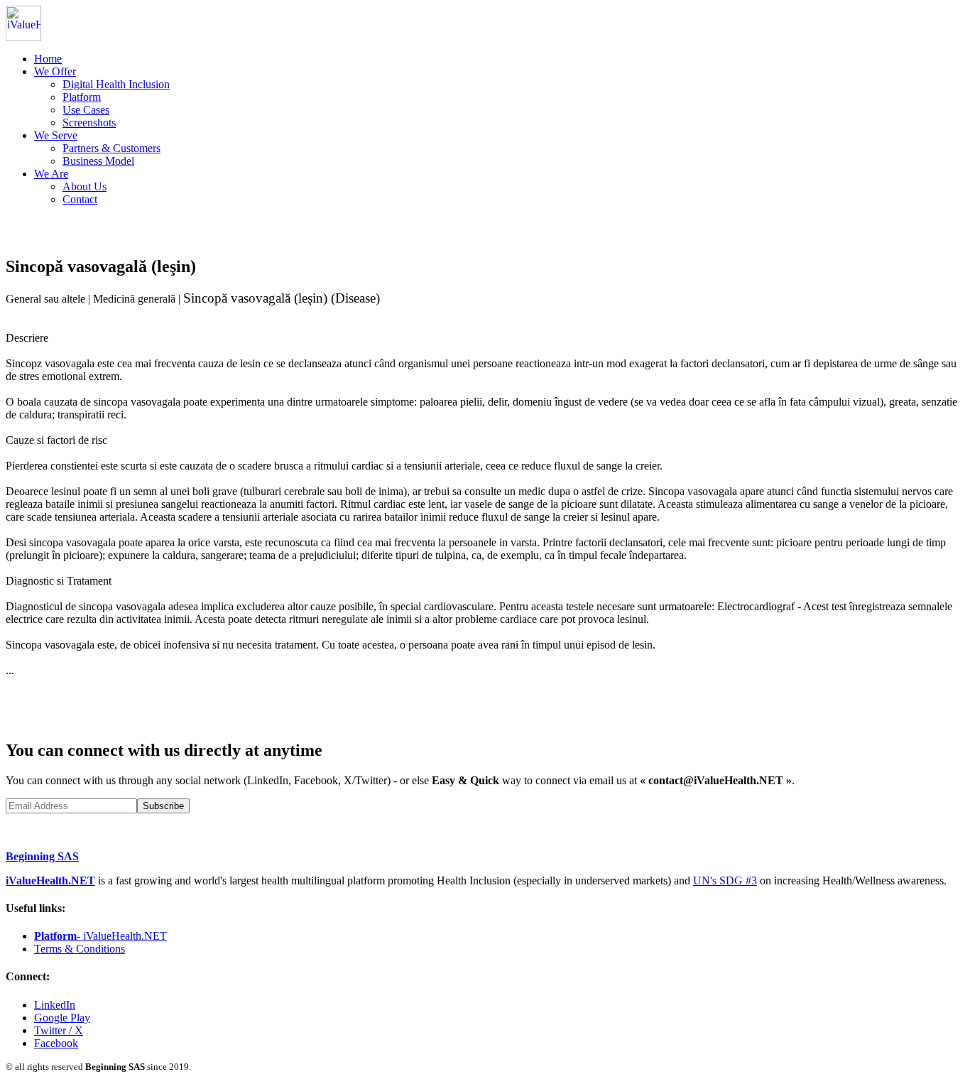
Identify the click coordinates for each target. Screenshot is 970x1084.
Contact (79, 199)
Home (48, 59)
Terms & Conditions (79, 949)
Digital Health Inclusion (116, 84)
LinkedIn (54, 1005)
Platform (81, 97)
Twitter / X (58, 1030)
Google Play (62, 1018)
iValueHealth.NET (50, 880)
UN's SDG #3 (725, 880)
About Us (84, 186)
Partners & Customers (111, 148)
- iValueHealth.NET (100, 936)
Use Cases (85, 110)
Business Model (98, 161)
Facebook (56, 1043)
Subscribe (163, 806)
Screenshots (89, 122)
